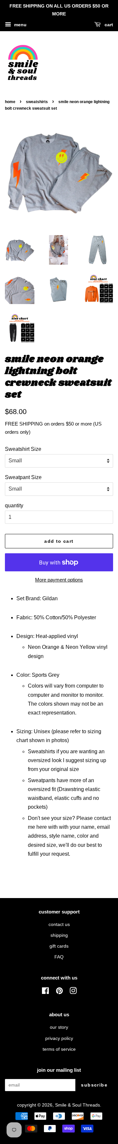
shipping (59, 935)
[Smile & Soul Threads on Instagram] (73, 992)
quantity (14, 505)
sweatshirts (37, 101)
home (10, 101)
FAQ (59, 957)
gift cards (59, 946)
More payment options (59, 580)
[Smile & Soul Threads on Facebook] (45, 992)
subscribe (94, 1085)
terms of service (59, 1049)
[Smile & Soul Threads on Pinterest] (59, 992)
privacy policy (59, 1038)
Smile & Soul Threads (77, 1105)
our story (59, 1027)
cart (108, 24)
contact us (59, 924)
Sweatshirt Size (23, 449)
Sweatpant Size (23, 477)
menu (20, 24)
